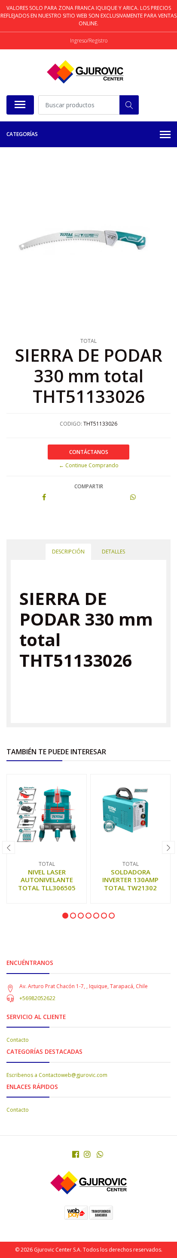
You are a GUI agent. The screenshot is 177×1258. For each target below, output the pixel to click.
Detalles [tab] (113, 551)
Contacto (17, 1039)
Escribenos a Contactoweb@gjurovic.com (56, 1075)
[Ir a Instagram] (87, 1154)
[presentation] (8, 847)
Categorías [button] (22, 134)
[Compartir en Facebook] (44, 497)
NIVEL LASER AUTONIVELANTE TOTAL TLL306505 (47, 880)
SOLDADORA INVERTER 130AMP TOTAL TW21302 (130, 880)
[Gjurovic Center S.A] (85, 72)
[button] (65, 916)
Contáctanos (88, 452)
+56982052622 (37, 998)
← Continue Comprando (89, 465)
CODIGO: (71, 423)
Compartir (88, 486)
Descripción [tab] (68, 551)
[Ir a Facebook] (75, 1154)
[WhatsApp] (100, 1154)
